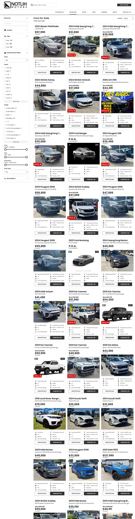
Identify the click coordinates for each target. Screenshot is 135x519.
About (115, 12)
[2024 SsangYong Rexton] (117, 260)
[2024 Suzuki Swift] (83, 419)
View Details (42, 72)
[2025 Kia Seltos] (117, 365)
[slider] (5, 149)
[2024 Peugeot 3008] (117, 207)
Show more (16, 101)
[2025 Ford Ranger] (83, 153)
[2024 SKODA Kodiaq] (83, 209)
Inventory (73, 12)
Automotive (59, 12)
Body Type (7, 168)
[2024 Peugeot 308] (117, 156)
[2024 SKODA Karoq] (49, 100)
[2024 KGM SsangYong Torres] (83, 46)
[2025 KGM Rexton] (49, 470)
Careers (104, 12)
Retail (84, 12)
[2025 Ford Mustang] (83, 260)
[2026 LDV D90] (117, 102)
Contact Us (127, 12)
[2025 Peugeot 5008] (49, 207)
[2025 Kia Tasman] (83, 314)
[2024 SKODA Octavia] (83, 102)
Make (6, 57)
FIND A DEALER (124, 5)
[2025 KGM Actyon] (49, 312)
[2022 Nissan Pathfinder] (49, 46)
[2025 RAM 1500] (117, 470)
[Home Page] (15, 4)
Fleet (94, 12)
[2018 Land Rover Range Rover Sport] (49, 419)
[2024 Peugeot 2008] (83, 470)
